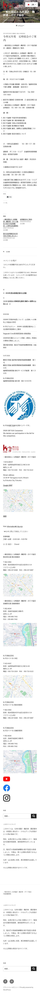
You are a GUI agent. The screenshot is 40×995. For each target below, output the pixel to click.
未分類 (8, 251)
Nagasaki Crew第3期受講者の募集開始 (17, 333)
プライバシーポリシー (10, 987)
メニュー (21, 25)
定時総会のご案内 (26, 219)
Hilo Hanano (21, 33)
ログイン (24, 264)
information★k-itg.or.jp (15, 526)
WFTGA (12, 425)
